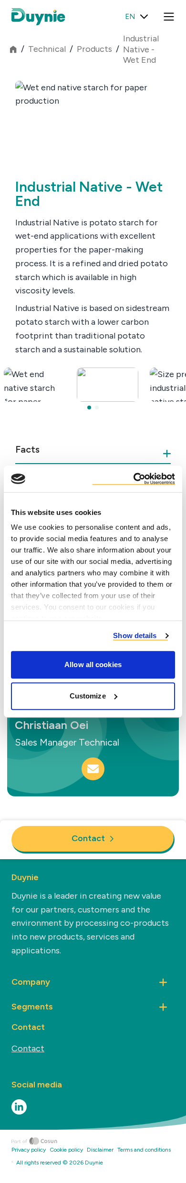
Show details (134, 635)
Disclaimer (100, 1149)
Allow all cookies (93, 664)
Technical (47, 49)
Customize (88, 696)
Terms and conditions (144, 1149)
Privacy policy (28, 1149)
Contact (88, 838)
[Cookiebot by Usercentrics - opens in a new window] (134, 479)
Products (94, 49)
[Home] (98, 1141)
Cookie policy (66, 1149)
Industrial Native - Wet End (141, 49)
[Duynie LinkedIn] (19, 1107)
